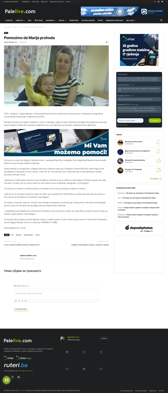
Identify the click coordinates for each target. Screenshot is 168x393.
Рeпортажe (73, 20)
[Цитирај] (25, 300)
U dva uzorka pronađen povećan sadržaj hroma (21, 245)
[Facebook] (154, 1)
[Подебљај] (16, 300)
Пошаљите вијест (141, 391)
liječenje (18, 235)
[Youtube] (162, 1)
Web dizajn (35, 1)
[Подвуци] (22, 300)
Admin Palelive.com (10, 42)
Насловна (7, 27)
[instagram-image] (67, 351)
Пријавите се (26, 1)
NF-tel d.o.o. (22, 390)
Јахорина (50, 20)
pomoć (38, 235)
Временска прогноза (56, 1)
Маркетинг (44, 1)
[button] (161, 20)
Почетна (9, 20)
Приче (100, 20)
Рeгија (61, 20)
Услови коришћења (126, 391)
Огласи (39, 20)
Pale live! (130, 20)
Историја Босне (88, 20)
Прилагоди (123, 125)
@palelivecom (73, 337)
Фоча (21, 27)
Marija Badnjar (28, 235)
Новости (19, 20)
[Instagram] (158, 1)
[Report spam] (160, 85)
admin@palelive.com (25, 371)
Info (29, 20)
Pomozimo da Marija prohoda (29, 37)
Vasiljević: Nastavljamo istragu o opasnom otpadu (90, 245)
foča (12, 235)
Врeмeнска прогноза (114, 20)
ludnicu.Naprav (143, 108)
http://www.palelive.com (27, 259)
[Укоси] (19, 300)
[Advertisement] (139, 255)
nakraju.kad (122, 110)
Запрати (104, 338)
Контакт (67, 1)
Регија (15, 27)
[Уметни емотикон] (146, 120)
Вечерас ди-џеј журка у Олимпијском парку (143, 193)
